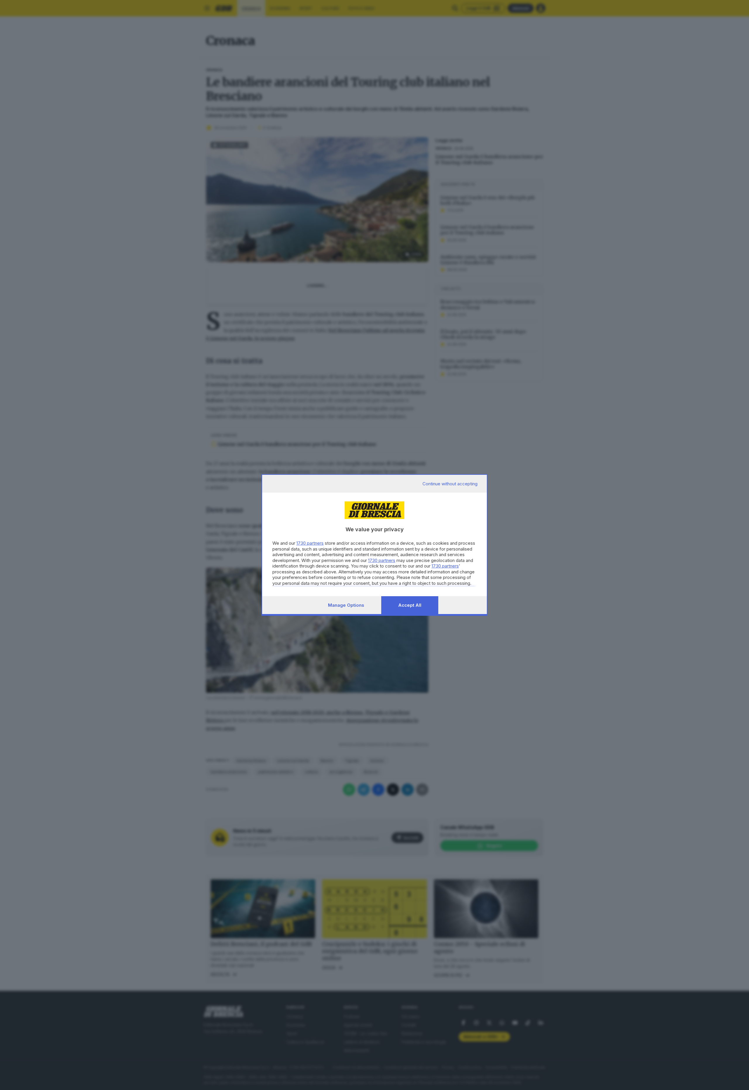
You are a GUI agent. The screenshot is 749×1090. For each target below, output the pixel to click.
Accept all (409, 605)
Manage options (346, 605)
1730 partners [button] (310, 543)
